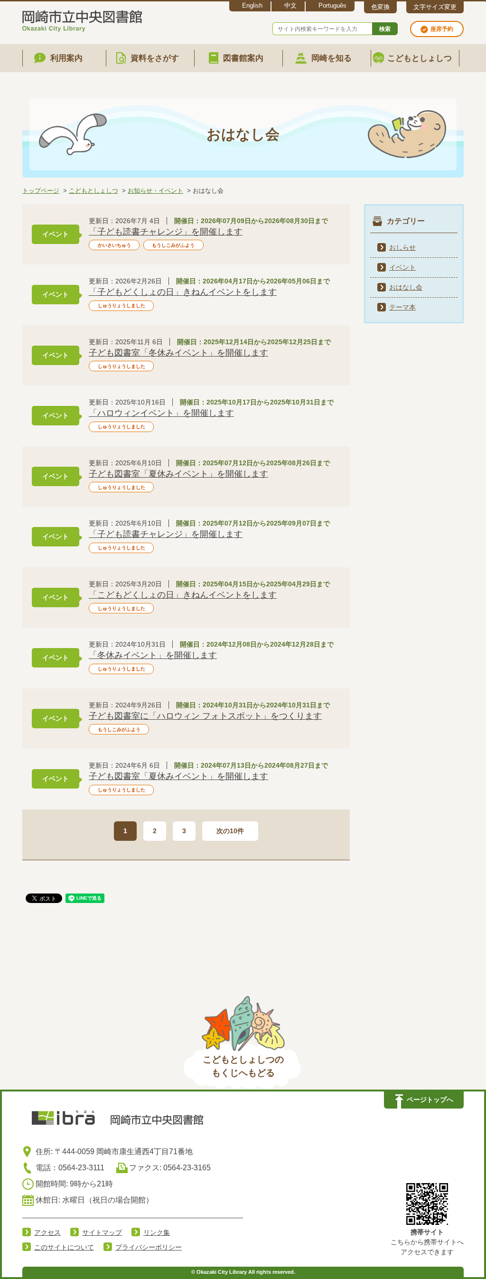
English (252, 5)
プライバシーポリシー (148, 1247)
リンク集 (156, 1232)
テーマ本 (402, 307)
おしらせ (402, 247)
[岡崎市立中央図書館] (82, 19)
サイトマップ (102, 1232)
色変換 (380, 6)
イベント (402, 267)
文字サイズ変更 (435, 6)
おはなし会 (405, 287)
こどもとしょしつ (93, 190)
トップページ (40, 190)
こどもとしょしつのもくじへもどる (243, 1066)
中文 (290, 5)
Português (332, 5)
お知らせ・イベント (155, 190)
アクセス (47, 1232)
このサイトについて (64, 1247)
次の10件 (230, 831)
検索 (385, 29)
